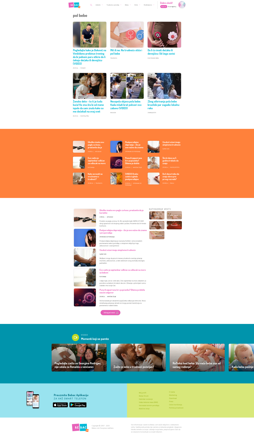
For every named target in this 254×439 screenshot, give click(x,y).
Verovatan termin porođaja (149, 405)
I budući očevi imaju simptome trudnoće (171, 143)
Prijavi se (163, 6)
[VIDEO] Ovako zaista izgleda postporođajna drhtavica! (132, 177)
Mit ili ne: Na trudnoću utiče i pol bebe (126, 51)
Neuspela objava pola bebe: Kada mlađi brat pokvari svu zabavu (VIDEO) (125, 105)
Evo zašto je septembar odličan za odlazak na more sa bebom (96, 162)
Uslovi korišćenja (175, 405)
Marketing (173, 395)
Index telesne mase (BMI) (148, 402)
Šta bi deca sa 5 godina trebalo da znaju (170, 161)
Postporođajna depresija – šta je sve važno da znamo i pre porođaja (134, 146)
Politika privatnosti (176, 408)
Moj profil (142, 393)
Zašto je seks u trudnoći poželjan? (134, 367)
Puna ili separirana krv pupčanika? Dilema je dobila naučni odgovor (133, 162)
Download (173, 398)
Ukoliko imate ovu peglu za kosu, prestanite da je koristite (96, 146)
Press (171, 401)
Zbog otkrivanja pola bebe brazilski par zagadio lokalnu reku (163, 105)
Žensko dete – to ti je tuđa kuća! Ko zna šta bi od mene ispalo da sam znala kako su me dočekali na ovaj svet (88, 106)
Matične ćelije (144, 409)
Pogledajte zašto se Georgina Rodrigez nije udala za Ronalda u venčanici (78, 365)
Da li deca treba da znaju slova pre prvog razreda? (171, 176)
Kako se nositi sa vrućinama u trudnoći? (95, 176)
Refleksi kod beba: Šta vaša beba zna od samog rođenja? (197, 365)
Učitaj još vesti (109, 313)
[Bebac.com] (74, 5)
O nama (172, 392)
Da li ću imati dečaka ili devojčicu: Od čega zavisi (161, 51)
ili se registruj (172, 6)
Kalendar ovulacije (146, 399)
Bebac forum (143, 396)
